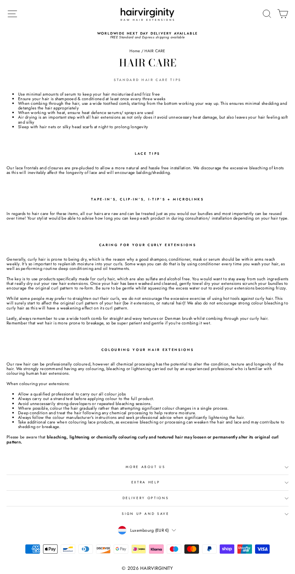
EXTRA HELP (145, 482)
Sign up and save (145, 513)
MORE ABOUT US (145, 467)
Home (134, 51)
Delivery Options (146, 498)
